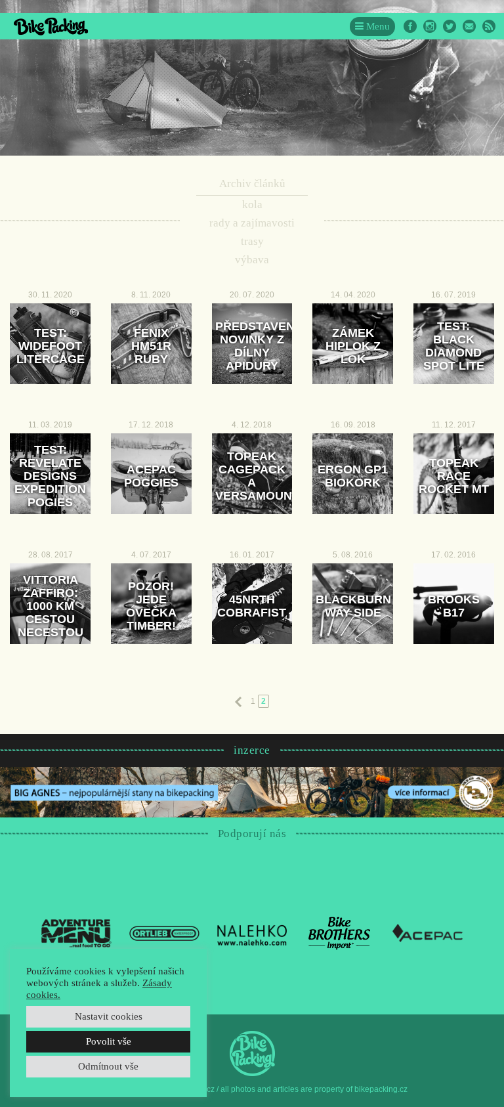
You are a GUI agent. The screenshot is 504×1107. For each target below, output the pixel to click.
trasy (252, 241)
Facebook (410, 26)
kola (252, 204)
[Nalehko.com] (252, 932)
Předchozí (238, 702)
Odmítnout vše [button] (108, 1066)
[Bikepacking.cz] (51, 26)
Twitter (449, 26)
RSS (488, 26)
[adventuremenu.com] (76, 932)
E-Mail (469, 26)
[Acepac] (427, 932)
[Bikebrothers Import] (339, 932)
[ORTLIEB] (164, 932)
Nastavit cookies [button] (108, 1016)
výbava (252, 259)
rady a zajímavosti (252, 223)
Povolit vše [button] (108, 1041)
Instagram (429, 26)
